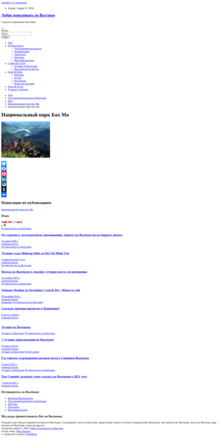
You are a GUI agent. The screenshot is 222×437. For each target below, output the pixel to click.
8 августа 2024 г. (10, 314)
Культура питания (24, 83)
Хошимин (6, 302)
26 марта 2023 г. (10, 346)
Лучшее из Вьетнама (25, 66)
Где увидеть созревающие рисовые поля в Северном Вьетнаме (45, 358)
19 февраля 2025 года (13, 259)
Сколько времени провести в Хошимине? (30, 308)
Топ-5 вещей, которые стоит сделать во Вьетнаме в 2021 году (44, 376)
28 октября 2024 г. (11, 296)
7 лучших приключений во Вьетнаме (27, 339)
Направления (21, 51)
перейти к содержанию (14, 2)
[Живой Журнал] (111, 184)
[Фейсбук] (111, 168)
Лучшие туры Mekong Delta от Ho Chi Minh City (35, 253)
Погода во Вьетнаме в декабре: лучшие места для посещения (44, 271)
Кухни (17, 77)
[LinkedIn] (111, 179)
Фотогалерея (32, 351)
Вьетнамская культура (26, 69)
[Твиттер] (111, 163)
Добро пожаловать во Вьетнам (28, 15)
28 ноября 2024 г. (10, 278)
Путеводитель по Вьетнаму (16, 228)
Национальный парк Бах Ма (17, 209)
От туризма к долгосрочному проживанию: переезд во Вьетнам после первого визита (61, 235)
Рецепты (19, 75)
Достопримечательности (28, 48)
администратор (9, 244)
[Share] (111, 194)
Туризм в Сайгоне (18, 89)
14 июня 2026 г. (10, 241)
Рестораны (20, 80)
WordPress (31, 434)
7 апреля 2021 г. (10, 382)
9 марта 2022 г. (9, 364)
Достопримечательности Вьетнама (27, 401)
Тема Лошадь (23, 431)
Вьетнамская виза (24, 60)
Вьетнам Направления (20, 398)
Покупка (19, 57)
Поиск (4, 30)
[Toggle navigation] (2, 28)
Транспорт (20, 54)
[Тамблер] (111, 189)
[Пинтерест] (111, 174)
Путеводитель (15, 45)
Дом (10, 42)
